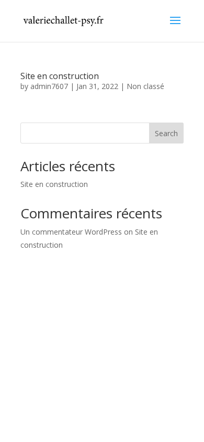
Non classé (145, 86)
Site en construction (59, 76)
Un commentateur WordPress (71, 232)
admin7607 (49, 86)
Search (166, 133)
